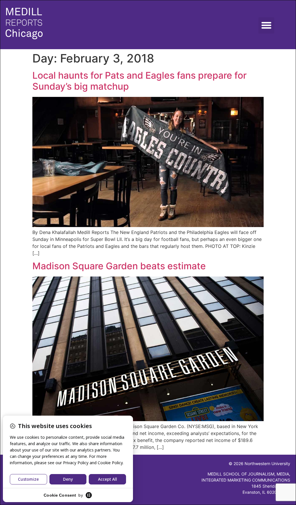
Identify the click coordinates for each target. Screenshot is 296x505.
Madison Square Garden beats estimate (119, 266)
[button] (266, 25)
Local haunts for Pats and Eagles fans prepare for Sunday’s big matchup (139, 81)
